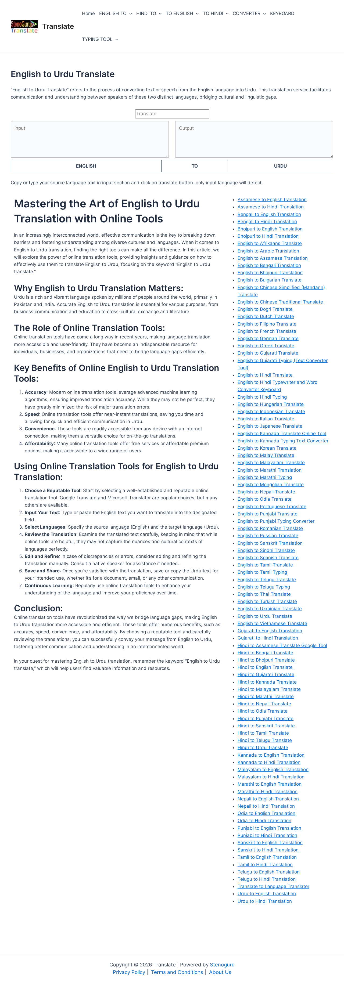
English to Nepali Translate (266, 491)
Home (88, 13)
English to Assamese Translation (273, 258)
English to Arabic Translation (268, 251)
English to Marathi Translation (270, 470)
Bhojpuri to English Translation (270, 229)
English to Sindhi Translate (266, 550)
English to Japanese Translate (270, 426)
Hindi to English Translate (265, 667)
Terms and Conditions (178, 972)
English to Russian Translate (268, 535)
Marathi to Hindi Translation (268, 791)
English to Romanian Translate (270, 528)
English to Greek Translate (266, 345)
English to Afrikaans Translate (270, 243)
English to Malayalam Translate (271, 462)
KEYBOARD (282, 13)
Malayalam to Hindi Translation (271, 776)
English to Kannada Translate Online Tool (282, 433)
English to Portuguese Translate (272, 506)
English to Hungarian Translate (271, 404)
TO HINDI (213, 13)
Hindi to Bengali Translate (265, 652)
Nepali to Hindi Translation (266, 806)
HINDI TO (146, 13)
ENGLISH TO (113, 13)
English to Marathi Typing (265, 477)
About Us (220, 972)
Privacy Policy (129, 972)
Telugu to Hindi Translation (267, 879)
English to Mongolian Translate (271, 484)
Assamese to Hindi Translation (271, 207)
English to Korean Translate (267, 448)
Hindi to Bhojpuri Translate (266, 660)
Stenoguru (222, 965)
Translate (58, 26)
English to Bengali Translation (269, 265)
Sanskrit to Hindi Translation (268, 850)
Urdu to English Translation (267, 893)
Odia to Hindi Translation (264, 820)
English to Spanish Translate (268, 557)
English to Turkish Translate (267, 601)
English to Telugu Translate (267, 579)
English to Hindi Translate (265, 375)
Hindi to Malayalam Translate (269, 689)
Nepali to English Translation (268, 799)
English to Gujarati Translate (268, 353)
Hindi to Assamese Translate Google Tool (282, 645)
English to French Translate (267, 331)
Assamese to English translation (272, 199)
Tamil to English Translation (267, 857)
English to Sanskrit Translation (270, 543)
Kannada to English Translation (271, 755)
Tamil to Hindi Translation (265, 864)
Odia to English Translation (266, 813)
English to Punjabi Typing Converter (276, 521)
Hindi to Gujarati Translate (266, 674)
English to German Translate (268, 338)
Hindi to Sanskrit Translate (266, 725)
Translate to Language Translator (273, 886)
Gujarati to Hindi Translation (268, 638)
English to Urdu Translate (265, 616)
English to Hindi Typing (262, 397)
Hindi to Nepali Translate (264, 703)
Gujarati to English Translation (270, 630)
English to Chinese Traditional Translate (280, 302)
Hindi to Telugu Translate (265, 740)
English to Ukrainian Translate (270, 608)
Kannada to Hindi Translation (269, 762)
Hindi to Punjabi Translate (265, 718)
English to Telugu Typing (264, 587)
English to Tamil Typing (262, 572)
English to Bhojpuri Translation (270, 272)
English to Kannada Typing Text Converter (283, 440)
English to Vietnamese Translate (272, 623)
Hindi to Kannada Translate (267, 682)
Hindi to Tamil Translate (263, 733)
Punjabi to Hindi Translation (267, 835)
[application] (129, 13)
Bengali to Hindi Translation (267, 221)
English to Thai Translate (264, 594)
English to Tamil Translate (265, 565)
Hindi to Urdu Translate (263, 747)
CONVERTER (246, 13)
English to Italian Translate (266, 418)
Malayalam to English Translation (273, 769)
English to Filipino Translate (267, 324)
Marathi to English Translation (270, 784)
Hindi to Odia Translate (263, 711)
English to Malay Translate (266, 455)
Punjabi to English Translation (269, 828)
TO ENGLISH (179, 13)
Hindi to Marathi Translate (266, 696)
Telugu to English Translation (269, 872)
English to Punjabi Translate (268, 514)
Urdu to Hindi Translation (265, 901)
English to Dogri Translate (265, 309)
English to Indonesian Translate (271, 411)
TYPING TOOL (97, 39)
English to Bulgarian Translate (270, 280)
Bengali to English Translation (269, 214)
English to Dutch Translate (266, 316)
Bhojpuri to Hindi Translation (268, 236)
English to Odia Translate (265, 499)
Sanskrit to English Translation (270, 842)
